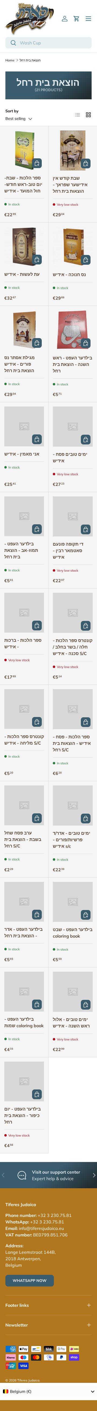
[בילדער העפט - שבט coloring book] (73, 902)
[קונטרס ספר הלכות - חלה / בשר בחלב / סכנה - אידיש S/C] (73, 613)
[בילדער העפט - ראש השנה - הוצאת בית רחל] (73, 330)
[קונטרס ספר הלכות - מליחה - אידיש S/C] (24, 709)
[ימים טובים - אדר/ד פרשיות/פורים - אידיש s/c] (73, 805)
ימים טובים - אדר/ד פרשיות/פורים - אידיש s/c (71, 839)
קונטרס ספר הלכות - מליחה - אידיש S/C (24, 740)
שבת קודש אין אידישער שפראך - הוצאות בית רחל (70, 184)
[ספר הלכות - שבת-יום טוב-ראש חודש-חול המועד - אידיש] (24, 150)
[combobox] (48, 42)
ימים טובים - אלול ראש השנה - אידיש (71, 1023)
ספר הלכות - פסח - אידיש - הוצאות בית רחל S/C (72, 743)
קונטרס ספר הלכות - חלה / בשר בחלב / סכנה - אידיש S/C (72, 647)
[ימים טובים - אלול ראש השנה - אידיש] (73, 992)
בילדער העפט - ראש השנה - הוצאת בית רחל (72, 364)
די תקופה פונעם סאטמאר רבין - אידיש (68, 550)
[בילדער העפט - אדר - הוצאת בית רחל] (24, 902)
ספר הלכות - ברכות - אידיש (22, 643)
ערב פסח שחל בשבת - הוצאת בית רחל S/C (22, 839)
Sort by (12, 111)
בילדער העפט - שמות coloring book (24, 1022)
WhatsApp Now (30, 1280)
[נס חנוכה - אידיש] (73, 247)
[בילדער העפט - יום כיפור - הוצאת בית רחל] (24, 1081)
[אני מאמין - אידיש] (24, 426)
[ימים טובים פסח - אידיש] (73, 427)
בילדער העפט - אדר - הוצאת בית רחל (23, 932)
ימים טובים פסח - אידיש (70, 457)
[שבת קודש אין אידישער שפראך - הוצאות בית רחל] (73, 150)
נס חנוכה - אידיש (69, 274)
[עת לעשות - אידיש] (24, 247)
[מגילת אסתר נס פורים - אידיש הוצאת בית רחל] (24, 330)
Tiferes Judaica (28, 1380)
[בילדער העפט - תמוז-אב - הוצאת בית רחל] (24, 516)
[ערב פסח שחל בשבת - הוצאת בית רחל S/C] (24, 805)
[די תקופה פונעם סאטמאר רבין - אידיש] (73, 516)
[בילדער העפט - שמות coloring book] (24, 991)
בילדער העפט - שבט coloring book (72, 933)
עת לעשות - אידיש (22, 274)
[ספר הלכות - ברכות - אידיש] (24, 613)
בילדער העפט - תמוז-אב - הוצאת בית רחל (21, 550)
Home (10, 60)
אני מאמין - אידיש (21, 454)
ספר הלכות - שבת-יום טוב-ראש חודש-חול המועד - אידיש (23, 184)
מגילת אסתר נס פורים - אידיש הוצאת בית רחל (19, 364)
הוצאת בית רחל (30, 60)
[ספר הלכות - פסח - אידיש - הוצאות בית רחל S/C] (73, 709)
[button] (76, 19)
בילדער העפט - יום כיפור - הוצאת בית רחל (22, 1115)
